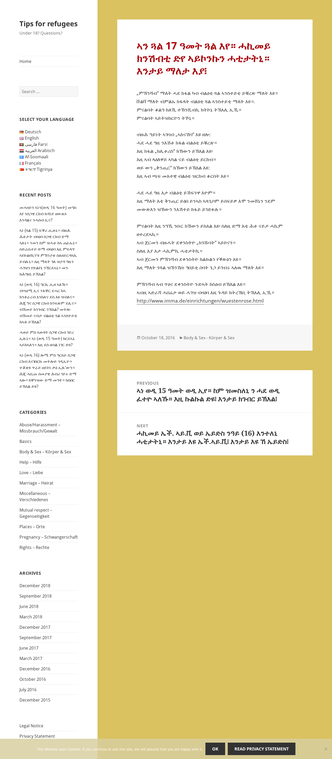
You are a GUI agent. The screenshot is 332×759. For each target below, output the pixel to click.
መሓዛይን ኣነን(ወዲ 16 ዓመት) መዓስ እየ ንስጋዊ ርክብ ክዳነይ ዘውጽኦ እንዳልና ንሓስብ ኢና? (47, 214)
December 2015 (34, 700)
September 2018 (35, 596)
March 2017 (30, 658)
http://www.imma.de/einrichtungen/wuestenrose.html (200, 300)
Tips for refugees (48, 23)
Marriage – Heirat (36, 483)
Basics (25, 441)
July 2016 (28, 689)
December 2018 (34, 585)
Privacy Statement (37, 736)
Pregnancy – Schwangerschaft (48, 537)
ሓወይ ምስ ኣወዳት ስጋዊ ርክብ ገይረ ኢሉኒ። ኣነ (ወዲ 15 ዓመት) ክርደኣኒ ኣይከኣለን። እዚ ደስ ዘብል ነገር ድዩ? (47, 338)
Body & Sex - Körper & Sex (209, 338)
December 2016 (34, 669)
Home (25, 61)
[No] (325, 748)
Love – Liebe (31, 472)
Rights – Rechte (34, 547)
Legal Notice (31, 726)
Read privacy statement (261, 749)
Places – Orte (32, 526)
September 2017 (35, 637)
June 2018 (28, 606)
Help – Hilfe (30, 462)
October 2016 (32, 679)
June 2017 (28, 648)
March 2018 (30, 617)
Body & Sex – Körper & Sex (45, 452)
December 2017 (34, 627)
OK (215, 749)
